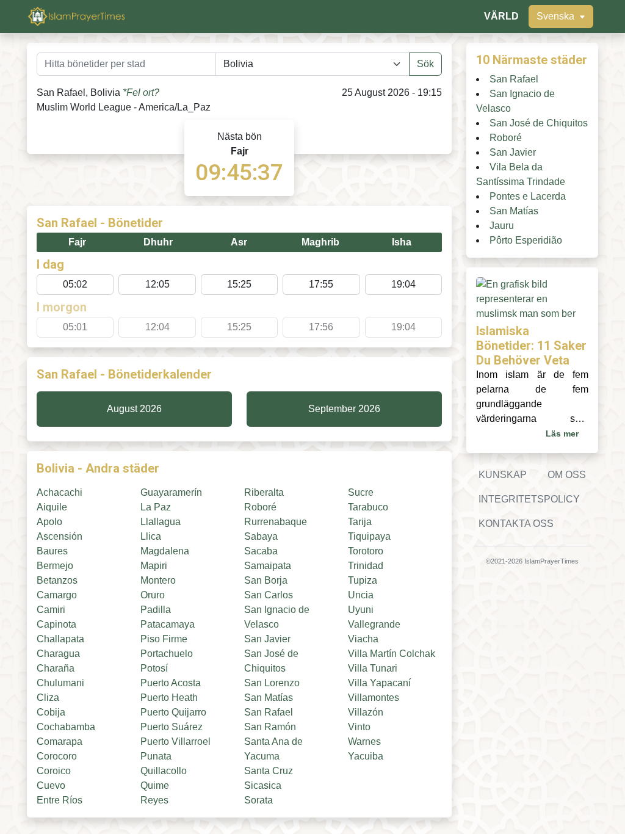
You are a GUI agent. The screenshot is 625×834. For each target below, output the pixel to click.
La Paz (155, 507)
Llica (150, 536)
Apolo (49, 522)
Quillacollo (163, 771)
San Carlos (268, 595)
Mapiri (153, 565)
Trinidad (365, 565)
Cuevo (51, 785)
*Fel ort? (141, 92)
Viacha (363, 639)
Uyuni (361, 609)
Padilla (155, 609)
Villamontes (373, 697)
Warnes (364, 741)
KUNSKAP (503, 475)
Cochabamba (66, 727)
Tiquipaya (369, 536)
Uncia (361, 595)
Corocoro (57, 756)
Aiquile (52, 507)
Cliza (48, 697)
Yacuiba (365, 756)
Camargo (57, 595)
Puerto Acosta (170, 683)
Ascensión (59, 536)
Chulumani (60, 683)
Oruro (152, 595)
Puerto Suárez (171, 727)
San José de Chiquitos (539, 123)
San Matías (268, 697)
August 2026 (134, 409)
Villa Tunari (372, 668)
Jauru (502, 225)
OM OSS (566, 475)
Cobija (51, 712)
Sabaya (261, 536)
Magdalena (164, 551)
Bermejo (55, 565)
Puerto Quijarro (173, 712)
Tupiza (362, 580)
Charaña (55, 668)
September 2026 (344, 409)
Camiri (51, 609)
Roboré (260, 507)
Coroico (54, 771)
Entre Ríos (59, 800)
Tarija (360, 522)
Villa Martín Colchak (391, 653)
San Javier (267, 639)
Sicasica (262, 785)
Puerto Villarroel (175, 741)
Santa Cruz (268, 771)
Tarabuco (368, 507)
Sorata (258, 800)
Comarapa (59, 741)
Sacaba (261, 551)
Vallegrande (374, 624)
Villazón (365, 712)
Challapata (60, 639)
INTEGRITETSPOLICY (529, 499)
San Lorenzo (272, 683)
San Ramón (270, 727)
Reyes (154, 800)
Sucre (361, 492)
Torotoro (365, 551)
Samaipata (267, 565)
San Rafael (268, 712)
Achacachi (59, 492)
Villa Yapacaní (379, 683)
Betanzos (57, 580)
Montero (158, 580)
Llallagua (160, 522)
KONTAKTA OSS (516, 523)
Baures (52, 551)
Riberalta (264, 492)
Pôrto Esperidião (526, 240)
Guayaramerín (171, 492)
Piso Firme (163, 639)
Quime (154, 785)
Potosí (154, 668)
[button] (561, 16)
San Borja (265, 580)
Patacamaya (167, 624)
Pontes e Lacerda (528, 196)
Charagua (58, 653)
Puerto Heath (169, 697)
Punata (156, 756)
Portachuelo (166, 653)
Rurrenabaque (275, 522)
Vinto (359, 727)
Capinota (56, 624)
